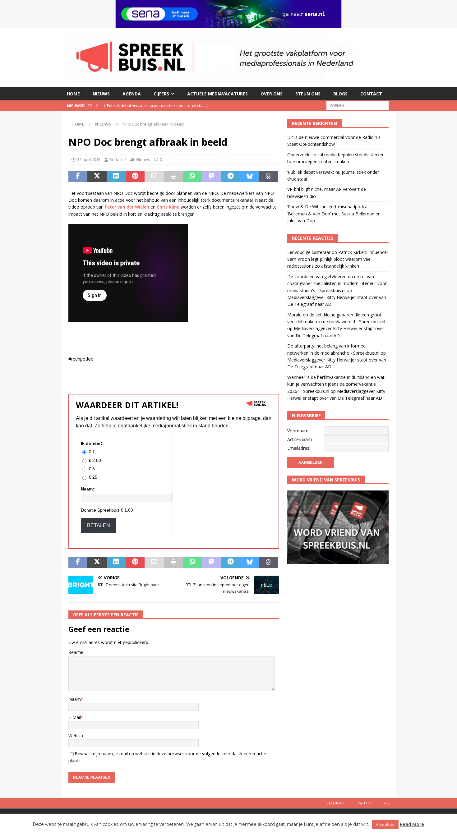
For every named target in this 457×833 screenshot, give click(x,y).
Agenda (131, 94)
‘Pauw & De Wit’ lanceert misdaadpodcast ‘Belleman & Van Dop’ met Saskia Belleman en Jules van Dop (334, 213)
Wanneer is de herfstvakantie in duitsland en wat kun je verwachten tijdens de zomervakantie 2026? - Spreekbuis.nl (336, 384)
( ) (156, 105)
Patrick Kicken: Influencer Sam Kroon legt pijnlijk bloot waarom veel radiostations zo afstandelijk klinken (337, 259)
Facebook (336, 803)
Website (76, 736)
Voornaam (297, 431)
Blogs (340, 94)
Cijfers (161, 94)
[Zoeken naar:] (357, 105)
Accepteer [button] (385, 824)
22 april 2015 (88, 159)
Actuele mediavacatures (217, 94)
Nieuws (101, 94)
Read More (412, 824)
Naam (74, 699)
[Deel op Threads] (268, 176)
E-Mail (74, 717)
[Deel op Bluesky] (249, 176)
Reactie (75, 652)
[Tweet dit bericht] (96, 176)
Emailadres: (298, 448)
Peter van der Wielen (127, 207)
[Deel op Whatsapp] (192, 176)
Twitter (364, 803)
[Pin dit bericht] (135, 176)
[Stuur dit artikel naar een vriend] (154, 176)
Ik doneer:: (92, 443)
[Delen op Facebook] (77, 176)
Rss (387, 803)
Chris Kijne (168, 207)
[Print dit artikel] (173, 176)
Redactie (117, 159)
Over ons (272, 94)
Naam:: (88, 488)
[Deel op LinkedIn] (116, 176)
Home (73, 94)
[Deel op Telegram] (230, 176)
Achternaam (299, 439)
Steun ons (308, 94)
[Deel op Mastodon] (211, 176)
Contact (371, 94)
